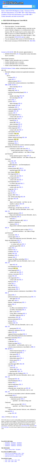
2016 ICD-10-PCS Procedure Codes (13, 456)
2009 (6, 445)
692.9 (7, 74)
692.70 (7, 211)
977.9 (29, 155)
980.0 (7, 84)
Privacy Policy (12, 449)
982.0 (33, 347)
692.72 (33, 296)
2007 (18, 445)
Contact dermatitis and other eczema (12, 16)
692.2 (15, 77)
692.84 (22, 96)
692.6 (26, 259)
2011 (12, 444)
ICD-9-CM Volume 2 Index (8, 68)
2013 (18, 442)
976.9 (30, 150)
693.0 (22, 146)
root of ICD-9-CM (25, 425)
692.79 (20, 371)
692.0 (16, 141)
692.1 (17, 195)
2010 (18, 444)
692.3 (14, 99)
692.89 (17, 105)
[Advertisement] (15, 46)
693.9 (21, 213)
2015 (34, 41)
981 (35, 291)
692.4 (13, 79)
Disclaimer (18, 449)
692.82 (27, 207)
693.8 (20, 86)
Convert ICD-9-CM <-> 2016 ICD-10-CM (14, 454)
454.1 (12, 411)
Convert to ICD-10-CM (7, 52)
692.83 (14, 253)
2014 (31, 41)
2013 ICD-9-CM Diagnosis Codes (15, 10)
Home (3, 10)
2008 (12, 445)
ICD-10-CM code (19, 37)
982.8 (7, 348)
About (6, 449)
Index (9, 442)
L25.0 (18, 54)
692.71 (25, 373)
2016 (6, 460)
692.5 (21, 116)
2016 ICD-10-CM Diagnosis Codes (13, 453)
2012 (6, 444)
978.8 (22, 399)
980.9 (11, 84)
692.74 (19, 369)
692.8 (3, 417)
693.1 (19, 114)
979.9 (24, 404)
